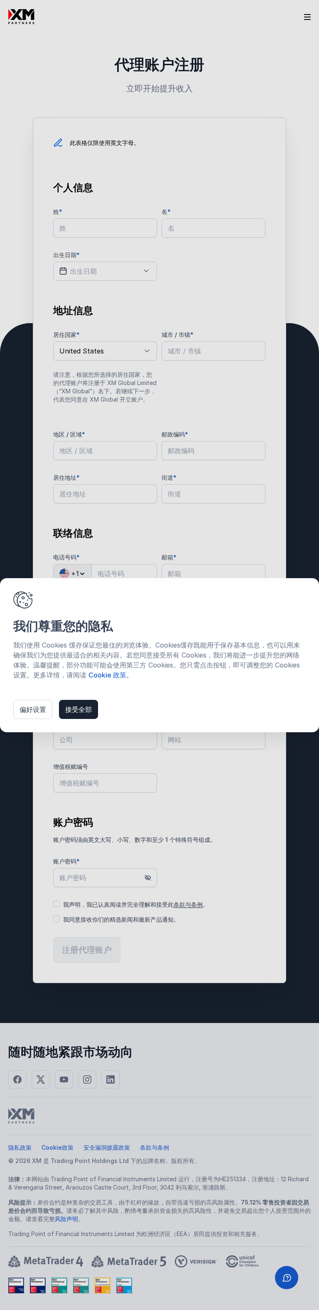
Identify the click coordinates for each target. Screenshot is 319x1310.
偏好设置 (33, 709)
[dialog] (159, 655)
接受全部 (78, 709)
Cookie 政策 (107, 675)
